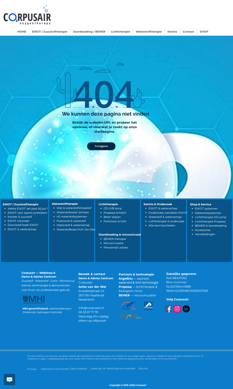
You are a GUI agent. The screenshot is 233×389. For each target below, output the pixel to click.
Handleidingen (205, 234)
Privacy (32, 369)
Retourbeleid (79, 368)
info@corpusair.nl (91, 308)
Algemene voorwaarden (55, 368)
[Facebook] (168, 308)
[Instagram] (177, 308)
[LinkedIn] (186, 308)
